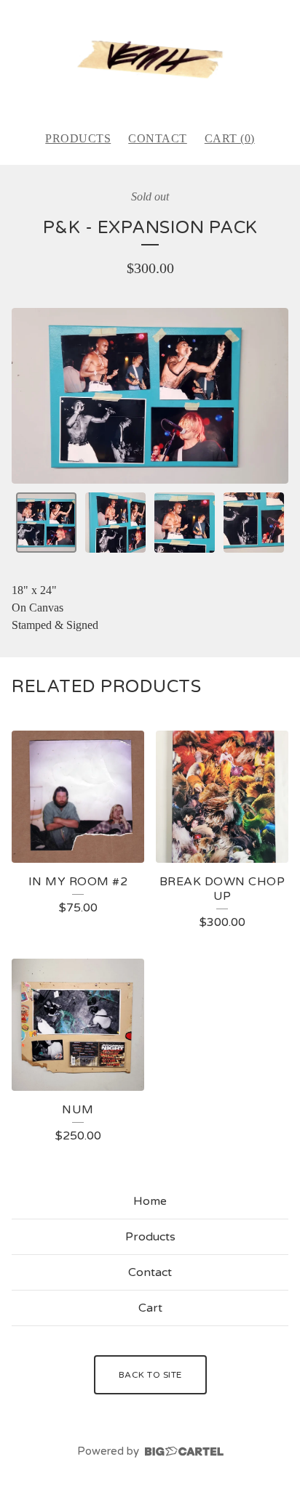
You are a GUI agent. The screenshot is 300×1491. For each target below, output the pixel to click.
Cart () (230, 138)
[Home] (150, 59)
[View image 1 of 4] (46, 522)
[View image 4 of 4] (254, 522)
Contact (157, 138)
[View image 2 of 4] (115, 522)
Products (78, 138)
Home (150, 1201)
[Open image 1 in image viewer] (150, 395)
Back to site (150, 1375)
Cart (150, 1308)
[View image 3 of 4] (184, 522)
